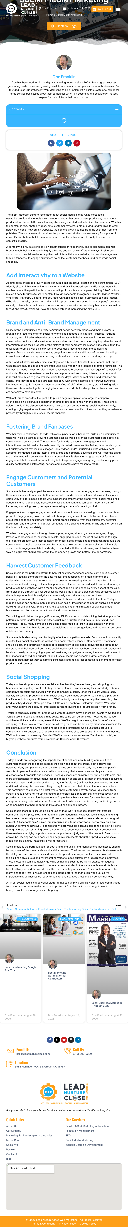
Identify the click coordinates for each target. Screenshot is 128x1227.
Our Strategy (13, 1130)
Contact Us (12, 1154)
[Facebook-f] (50, 1040)
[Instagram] (71, 1040)
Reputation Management (80, 1130)
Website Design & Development (84, 1144)
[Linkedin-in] (78, 1040)
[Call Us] (67, 1051)
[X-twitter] (57, 1040)
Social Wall (12, 1144)
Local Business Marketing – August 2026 (107, 1004)
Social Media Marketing (79, 1140)
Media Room (13, 1140)
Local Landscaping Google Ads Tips (20, 969)
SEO (68, 1135)
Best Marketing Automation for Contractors (57, 975)
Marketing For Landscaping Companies (29, 1135)
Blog (9, 1158)
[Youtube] (64, 1040)
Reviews (11, 1149)
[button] (118, 9)
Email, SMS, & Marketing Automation (87, 1126)
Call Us (78, 1049)
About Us (11, 1126)
